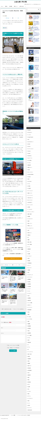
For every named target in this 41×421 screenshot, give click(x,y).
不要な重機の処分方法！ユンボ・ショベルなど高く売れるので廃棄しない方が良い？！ (13, 302)
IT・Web (29, 316)
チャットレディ (30, 204)
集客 (28, 321)
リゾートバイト (30, 195)
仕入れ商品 (29, 160)
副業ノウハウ (30, 193)
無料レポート (30, 167)
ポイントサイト (30, 172)
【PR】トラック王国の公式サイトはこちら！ (12, 258)
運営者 (6, 6)
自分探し (29, 281)
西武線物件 (29, 309)
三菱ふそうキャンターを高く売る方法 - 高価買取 (4, 301)
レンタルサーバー (31, 228)
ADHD (29, 405)
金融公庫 (29, 300)
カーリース (29, 407)
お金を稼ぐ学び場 (20, 2)
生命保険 (29, 286)
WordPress (29, 155)
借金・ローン (30, 223)
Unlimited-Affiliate (30, 174)
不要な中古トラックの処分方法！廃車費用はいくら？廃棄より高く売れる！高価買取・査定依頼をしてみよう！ (13, 278)
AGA (28, 372)
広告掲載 (10, 6)
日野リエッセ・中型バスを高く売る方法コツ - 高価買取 (4, 290)
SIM (28, 230)
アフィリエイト (30, 190)
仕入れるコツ (30, 132)
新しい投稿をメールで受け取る (13, 347)
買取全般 (29, 342)
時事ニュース (30, 225)
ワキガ (29, 337)
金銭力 (29, 356)
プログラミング (30, 274)
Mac (28, 139)
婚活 (28, 377)
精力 (28, 272)
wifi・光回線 (30, 244)
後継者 (29, 363)
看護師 (29, 216)
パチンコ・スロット (31, 211)
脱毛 (28, 379)
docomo (29, 146)
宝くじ (29, 384)
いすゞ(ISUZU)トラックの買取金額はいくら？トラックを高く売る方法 (13, 290)
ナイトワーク (30, 307)
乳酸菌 (29, 323)
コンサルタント (30, 398)
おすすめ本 (29, 181)
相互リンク (16, 6)
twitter (29, 169)
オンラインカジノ (31, 148)
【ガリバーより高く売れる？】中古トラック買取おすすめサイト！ (21, 290)
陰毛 (28, 393)
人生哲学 (29, 188)
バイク (29, 246)
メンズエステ (30, 209)
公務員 (29, 253)
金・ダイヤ (29, 267)
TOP (5, 415)
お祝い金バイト (30, 197)
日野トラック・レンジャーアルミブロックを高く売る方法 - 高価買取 (21, 278)
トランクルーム (30, 351)
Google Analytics (30, 137)
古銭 (28, 330)
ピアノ (29, 251)
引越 (28, 258)
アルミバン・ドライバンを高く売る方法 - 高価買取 (5, 277)
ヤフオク (29, 162)
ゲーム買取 (29, 335)
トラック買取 (30, 302)
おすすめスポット (31, 141)
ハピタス (29, 391)
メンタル (29, 134)
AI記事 (29, 386)
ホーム (2, 6)
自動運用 (29, 358)
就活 (28, 400)
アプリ (29, 183)
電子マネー (29, 365)
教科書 (29, 260)
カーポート (29, 293)
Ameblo (29, 153)
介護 (28, 295)
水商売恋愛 (29, 370)
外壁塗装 (29, 328)
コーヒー (29, 288)
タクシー (29, 265)
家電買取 (29, 279)
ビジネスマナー (30, 218)
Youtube (29, 176)
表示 (5, 27)
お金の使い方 (30, 202)
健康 (28, 239)
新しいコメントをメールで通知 (13, 345)
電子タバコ (29, 232)
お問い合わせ (22, 6)
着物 (28, 314)
